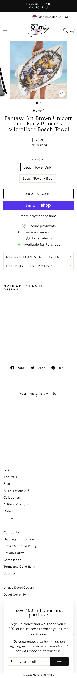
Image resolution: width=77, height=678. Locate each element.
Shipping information (29, 265)
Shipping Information (18, 539)
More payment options (38, 215)
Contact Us (11, 532)
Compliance (12, 560)
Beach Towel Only (38, 167)
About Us (10, 477)
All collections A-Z (16, 491)
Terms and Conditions (19, 566)
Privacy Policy (13, 553)
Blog (6, 484)
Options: (38, 159)
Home (37, 110)
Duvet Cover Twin (16, 595)
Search (8, 470)
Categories (11, 497)
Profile (8, 518)
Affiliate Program (16, 504)
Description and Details (33, 256)
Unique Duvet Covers (18, 588)
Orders (8, 511)
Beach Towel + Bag (38, 178)
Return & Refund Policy (20, 546)
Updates (9, 573)
